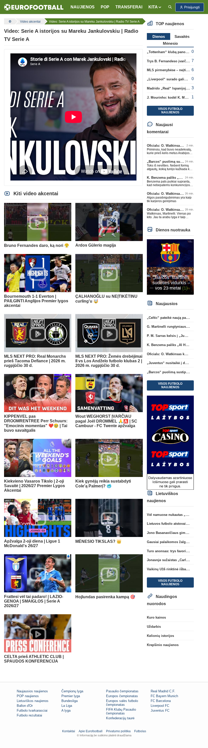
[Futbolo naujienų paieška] (170, 7)
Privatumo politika (118, 731)
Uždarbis (154, 627)
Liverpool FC (160, 706)
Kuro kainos (156, 617)
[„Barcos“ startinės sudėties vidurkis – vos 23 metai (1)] (170, 266)
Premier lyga (70, 696)
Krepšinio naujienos (163, 645)
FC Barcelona (161, 701)
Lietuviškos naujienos (32, 701)
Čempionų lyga (72, 691)
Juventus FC (160, 710)
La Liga (66, 706)
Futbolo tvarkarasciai (32, 710)
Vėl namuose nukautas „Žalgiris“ (173, 515)
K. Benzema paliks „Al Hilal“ (169, 177)
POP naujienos (28, 696)
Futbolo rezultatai (29, 715)
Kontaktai (68, 731)
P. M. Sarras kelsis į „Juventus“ (172, 336)
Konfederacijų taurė (120, 718)
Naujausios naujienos (32, 691)
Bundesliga (69, 701)
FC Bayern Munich (164, 696)
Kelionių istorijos (160, 636)
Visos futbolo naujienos (170, 110)
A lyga (66, 710)
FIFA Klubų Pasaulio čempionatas (121, 711)
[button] (155, 7)
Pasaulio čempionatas (122, 691)
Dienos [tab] (158, 36)
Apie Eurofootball (90, 731)
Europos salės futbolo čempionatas (122, 703)
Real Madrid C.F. (163, 691)
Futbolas (140, 731)
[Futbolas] (9, 21)
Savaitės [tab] (182, 36)
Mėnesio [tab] (170, 43)
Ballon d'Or (25, 706)
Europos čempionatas (122, 696)
